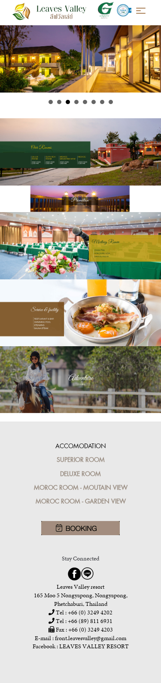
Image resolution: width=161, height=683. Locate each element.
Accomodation (80, 446)
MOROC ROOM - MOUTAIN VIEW (81, 487)
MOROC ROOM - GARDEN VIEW (81, 501)
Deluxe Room (80, 474)
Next (150, 59)
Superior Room (81, 459)
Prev (11, 59)
